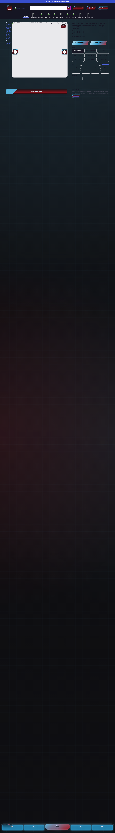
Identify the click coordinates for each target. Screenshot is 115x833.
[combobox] (48, 8)
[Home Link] (20, 8)
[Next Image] (64, 51)
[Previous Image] (15, 51)
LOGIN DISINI (98, 43)
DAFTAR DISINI (80, 43)
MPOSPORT (36, 91)
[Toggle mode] (10, 824)
